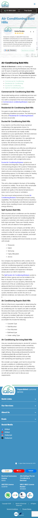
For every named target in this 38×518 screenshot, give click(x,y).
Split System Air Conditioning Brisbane (16, 275)
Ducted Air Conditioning (13, 86)
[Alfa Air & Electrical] (19, 514)
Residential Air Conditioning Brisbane (21, 116)
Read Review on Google (28, 50)
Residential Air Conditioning (14, 84)
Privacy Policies (27, 509)
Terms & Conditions (12, 509)
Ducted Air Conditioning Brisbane (12, 163)
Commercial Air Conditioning (14, 81)
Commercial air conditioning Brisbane (15, 102)
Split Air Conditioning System (14, 88)
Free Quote (28, 11)
